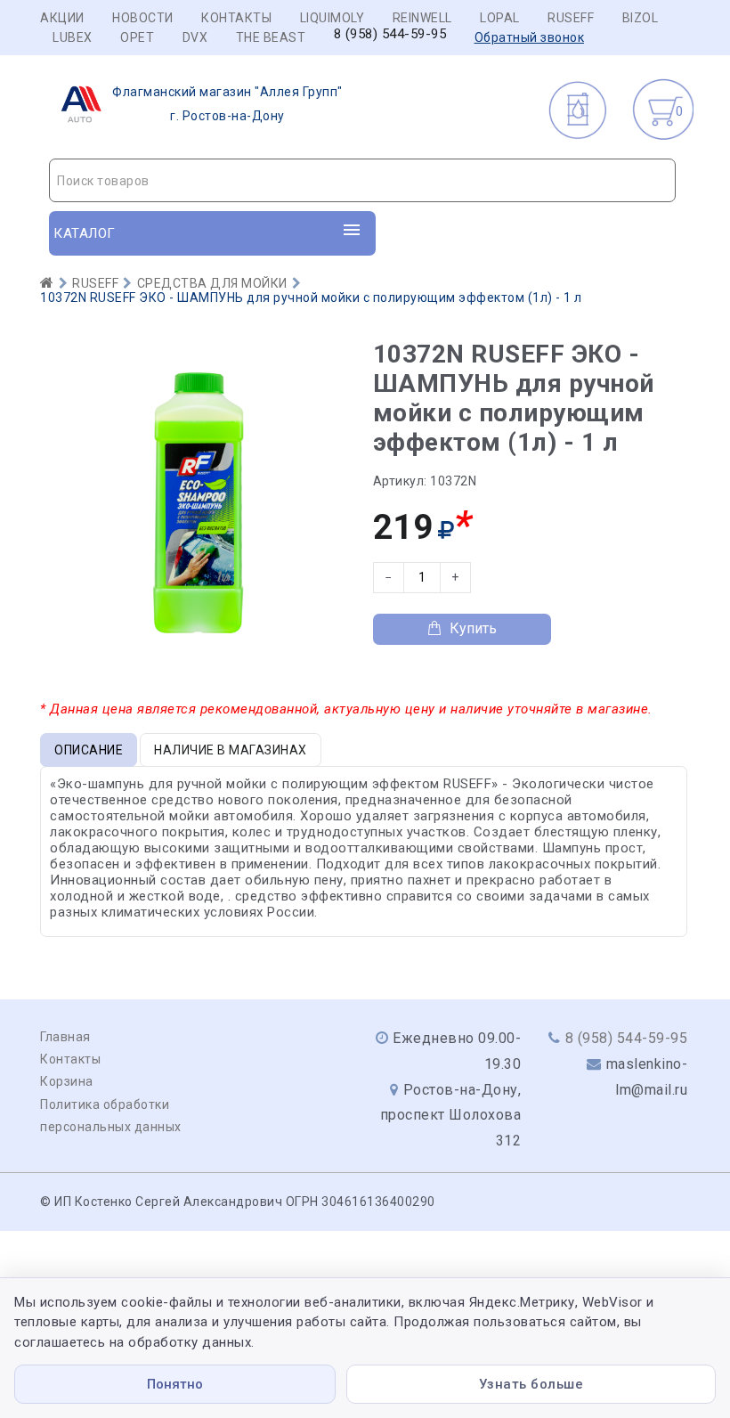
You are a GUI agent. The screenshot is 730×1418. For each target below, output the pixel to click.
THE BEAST (271, 37)
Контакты (236, 18)
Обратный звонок (529, 37)
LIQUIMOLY (332, 18)
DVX (195, 37)
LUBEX (73, 37)
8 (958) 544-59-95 (390, 34)
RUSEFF (571, 18)
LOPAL (500, 18)
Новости (143, 18)
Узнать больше (531, 1384)
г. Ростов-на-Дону (227, 104)
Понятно (175, 1384)
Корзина (66, 1081)
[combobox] (362, 180)
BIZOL (640, 18)
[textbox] (362, 180)
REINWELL (422, 18)
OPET (137, 37)
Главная (65, 1037)
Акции (62, 18)
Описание (88, 750)
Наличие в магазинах (230, 750)
